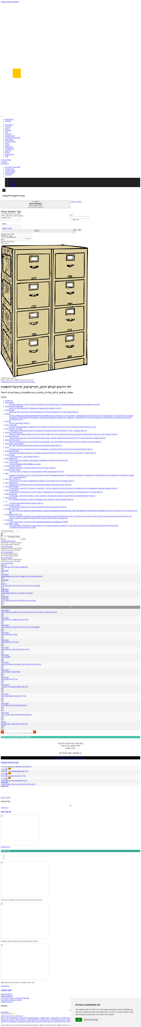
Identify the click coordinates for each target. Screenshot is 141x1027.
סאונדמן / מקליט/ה (47, 496)
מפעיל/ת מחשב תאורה (87, 525)
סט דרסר (56, 453)
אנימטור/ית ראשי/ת (114, 416)
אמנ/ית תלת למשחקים (90, 438)
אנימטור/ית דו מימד (66, 416)
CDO (24, 464)
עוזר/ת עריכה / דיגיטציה (47, 488)
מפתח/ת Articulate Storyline (40, 522)
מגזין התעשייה (9, 169)
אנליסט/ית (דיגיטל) (15, 423)
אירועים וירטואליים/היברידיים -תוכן (34, 442)
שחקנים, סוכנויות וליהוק (12, 505)
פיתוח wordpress (54, 522)
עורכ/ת (36, 471)
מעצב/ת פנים (76, 475)
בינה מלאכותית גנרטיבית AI (14, 432)
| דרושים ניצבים (56, 1018)
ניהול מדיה (115, 511)
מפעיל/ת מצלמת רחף (58, 499)
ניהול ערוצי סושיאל (32, 468)
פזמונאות (12, 449)
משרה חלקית (5, 685)
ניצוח (28, 449)
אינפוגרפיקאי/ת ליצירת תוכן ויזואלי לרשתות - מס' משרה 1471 (20, 627)
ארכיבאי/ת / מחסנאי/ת (45, 481)
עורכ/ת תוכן (44, 430)
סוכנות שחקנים (19, 507)
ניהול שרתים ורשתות (61, 488)
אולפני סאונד (59, 484)
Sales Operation (88, 511)
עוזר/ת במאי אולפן (94, 404)
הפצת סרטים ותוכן (113, 516)
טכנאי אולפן (31, 503)
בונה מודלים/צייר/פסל (65, 453)
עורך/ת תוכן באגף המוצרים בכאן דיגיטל (13, 696)
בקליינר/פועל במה (19, 525)
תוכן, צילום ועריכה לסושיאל (18, 468)
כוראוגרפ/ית (112, 525)
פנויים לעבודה (9, 149)
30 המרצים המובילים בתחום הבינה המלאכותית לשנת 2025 (19, 941)
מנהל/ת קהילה (42, 468)
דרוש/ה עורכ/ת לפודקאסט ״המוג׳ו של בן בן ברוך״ (16, 714)
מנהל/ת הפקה (55, 460)
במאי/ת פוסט (97, 488)
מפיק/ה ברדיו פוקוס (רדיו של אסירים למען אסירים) (17, 593)
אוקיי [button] (78, 1020)
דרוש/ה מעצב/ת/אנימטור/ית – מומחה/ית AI (14, 686)
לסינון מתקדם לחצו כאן (8, 541)
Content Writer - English (25, 427)
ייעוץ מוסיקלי (63, 449)
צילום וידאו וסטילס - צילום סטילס (11, 1000)
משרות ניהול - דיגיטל (11, 462)
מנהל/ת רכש (24, 516)
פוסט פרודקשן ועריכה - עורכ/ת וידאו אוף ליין (15, 998)
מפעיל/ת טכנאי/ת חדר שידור (24, 481)
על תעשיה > (5, 807)
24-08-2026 (4, 571)
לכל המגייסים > (5, 847)
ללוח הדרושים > (6, 797)
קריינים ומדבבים (14, 484)
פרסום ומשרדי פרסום (11, 490)
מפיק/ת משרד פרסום (53, 492)
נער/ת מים (64, 496)
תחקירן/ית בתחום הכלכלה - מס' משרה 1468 (15, 619)
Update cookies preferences (10, 2)
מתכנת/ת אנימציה (28, 417)
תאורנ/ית (12, 496)
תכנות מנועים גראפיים (16, 438)
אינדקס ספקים (9, 154)
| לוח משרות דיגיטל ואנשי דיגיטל (17, 1018)
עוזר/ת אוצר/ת (19, 412)
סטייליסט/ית (19, 408)
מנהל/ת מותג (52, 516)
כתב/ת (53, 471)
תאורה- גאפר (19, 496)
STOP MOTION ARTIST (40, 416)
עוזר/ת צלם (27, 499)
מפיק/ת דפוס (42, 471)
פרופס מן (19, 453)
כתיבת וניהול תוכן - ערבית (67, 427)
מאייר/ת (96, 417)
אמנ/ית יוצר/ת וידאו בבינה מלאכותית (97, 434)
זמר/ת (69, 449)
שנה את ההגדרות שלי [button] (91, 1020)
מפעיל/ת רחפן (35, 499)
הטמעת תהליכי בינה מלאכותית (53, 434)
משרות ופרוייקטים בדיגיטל (26, 382)
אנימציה (7, 414)
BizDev (20, 464)
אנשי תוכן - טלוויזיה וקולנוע (13, 429)
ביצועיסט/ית (39, 475)
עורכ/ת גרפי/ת (29, 471)
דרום (2, 587)
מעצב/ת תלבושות (28, 408)
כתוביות (50, 445)
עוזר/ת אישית (13, 518)
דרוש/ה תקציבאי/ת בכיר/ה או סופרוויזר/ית (14, 705)
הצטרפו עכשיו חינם (7, 552)
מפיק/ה (21, 503)
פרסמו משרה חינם (6, 546)
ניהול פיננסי (27, 518)
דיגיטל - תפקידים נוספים (12, 440)
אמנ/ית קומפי (82, 434)
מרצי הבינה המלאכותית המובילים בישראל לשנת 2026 (18, 982)
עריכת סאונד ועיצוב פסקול (27, 484)
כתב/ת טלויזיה (60, 430)
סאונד (63, 525)
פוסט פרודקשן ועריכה (12, 486)
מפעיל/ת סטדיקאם (46, 499)
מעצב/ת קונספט (39, 417)
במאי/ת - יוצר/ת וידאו (71, 430)
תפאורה (78, 404)
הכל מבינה (8, 134)
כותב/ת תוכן (79, 427)
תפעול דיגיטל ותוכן (39, 427)
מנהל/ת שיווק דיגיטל (124, 511)
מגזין (6, 132)
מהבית (3, 726)
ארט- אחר (75, 453)
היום (2, 604)
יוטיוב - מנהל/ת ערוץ (89, 427)
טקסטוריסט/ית (103, 417)
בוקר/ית (31, 525)
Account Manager (23, 511)
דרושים (7, 128)
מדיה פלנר (134, 511)
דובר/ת (121, 516)
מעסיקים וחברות (10, 141)
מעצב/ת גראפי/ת (94, 475)
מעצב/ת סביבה (57, 417)
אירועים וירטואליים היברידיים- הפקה (81, 442)
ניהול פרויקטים (13, 442)
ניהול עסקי (34, 518)
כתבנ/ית (48, 471)
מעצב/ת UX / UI (61, 475)
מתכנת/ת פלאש (18, 417)
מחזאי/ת (105, 525)
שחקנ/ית (11, 507)
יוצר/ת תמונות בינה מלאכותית (34, 434)
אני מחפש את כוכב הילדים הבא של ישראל (14, 567)
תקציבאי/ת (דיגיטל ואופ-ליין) (18, 492)
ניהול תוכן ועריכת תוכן (52, 427)
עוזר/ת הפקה (13, 460)
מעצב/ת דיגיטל (84, 475)
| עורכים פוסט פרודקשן (58, 1019)
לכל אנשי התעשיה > (7, 1002)
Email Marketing (61, 511)
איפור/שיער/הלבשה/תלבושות (14, 406)
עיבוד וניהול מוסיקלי (21, 449)
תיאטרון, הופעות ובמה (12, 524)
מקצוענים (8, 130)
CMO (28, 464)
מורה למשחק (43, 507)
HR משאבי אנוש (35, 464)
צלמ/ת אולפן (84, 404)
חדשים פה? (35, 204)
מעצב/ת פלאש (48, 417)
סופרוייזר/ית (43, 492)
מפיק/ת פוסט (38, 460)
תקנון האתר (19, 1016)
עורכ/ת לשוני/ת (20, 471)
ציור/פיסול (12, 412)
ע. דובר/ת (21, 518)
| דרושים (12, 1019)
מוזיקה (7, 447)
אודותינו (11, 1016)
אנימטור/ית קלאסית (127, 416)
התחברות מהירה (6, 160)
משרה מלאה (5, 574)
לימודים (7, 152)
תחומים (4, 397)
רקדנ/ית (29, 527)
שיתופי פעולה (9, 147)
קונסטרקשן (12, 453)
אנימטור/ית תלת (103, 416)
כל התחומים (9, 401)
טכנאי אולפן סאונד (42, 484)
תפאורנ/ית (12, 527)
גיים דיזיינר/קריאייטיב (76, 438)
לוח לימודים (8, 174)
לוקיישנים (8, 151)
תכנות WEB (64, 522)
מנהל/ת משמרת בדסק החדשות (10, 672)
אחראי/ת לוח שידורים (59, 481)
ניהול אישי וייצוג (49, 518)
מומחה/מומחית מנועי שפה (17, 434)
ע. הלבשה (12, 408)
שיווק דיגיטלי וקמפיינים (12, 509)
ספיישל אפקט (41, 453)
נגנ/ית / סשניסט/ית (47, 449)
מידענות (20, 442)
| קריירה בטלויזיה (45, 1019)
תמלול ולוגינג (28, 445)
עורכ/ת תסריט (35, 430)
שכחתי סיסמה (7, 228)
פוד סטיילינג (25, 453)
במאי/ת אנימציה (113, 417)
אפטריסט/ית (105, 488)
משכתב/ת (35, 445)
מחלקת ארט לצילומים (12, 451)
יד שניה (7, 143)
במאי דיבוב (51, 484)
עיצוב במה (53, 525)
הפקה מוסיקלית (75, 449)
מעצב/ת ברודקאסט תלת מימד (124, 475)
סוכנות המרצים (9, 136)
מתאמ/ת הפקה (29, 460)
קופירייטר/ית (31, 492)
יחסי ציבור (87, 516)
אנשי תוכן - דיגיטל (10, 425)
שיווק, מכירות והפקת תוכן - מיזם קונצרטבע (14, 724)
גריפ (85, 496)
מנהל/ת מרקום (43, 516)
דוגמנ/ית (50, 507)
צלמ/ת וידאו (13, 499)
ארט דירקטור (83, 453)
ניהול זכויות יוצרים (35, 449)
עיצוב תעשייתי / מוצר (16, 477)
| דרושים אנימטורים (33, 1018)
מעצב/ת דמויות (67, 417)
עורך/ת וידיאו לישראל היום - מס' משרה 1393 (15, 649)
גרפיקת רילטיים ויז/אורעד (27, 475)
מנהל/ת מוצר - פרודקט (24, 457)
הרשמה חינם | (9, 119)
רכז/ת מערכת (27, 430)
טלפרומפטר (80, 496)
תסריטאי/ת (12, 430)
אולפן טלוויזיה (9, 402)
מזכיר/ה (81, 516)
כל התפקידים (13, 404)
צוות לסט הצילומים (11, 494)
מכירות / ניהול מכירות (72, 516)
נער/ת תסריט (57, 496)
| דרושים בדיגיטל (21, 1019)
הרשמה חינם (9, 125)
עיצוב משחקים (39, 438)
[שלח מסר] (70, 607)
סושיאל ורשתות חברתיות (13, 466)
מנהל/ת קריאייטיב (73, 488)
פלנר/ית (37, 492)
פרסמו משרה (9, 139)
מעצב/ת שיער (38, 408)
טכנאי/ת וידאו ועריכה (86, 488)
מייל (70, 215)
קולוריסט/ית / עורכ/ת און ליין (18, 488)
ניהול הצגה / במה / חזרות (72, 525)
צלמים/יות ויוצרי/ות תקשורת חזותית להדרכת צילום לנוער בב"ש (20, 585)
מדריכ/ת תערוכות (59, 412)
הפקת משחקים (65, 438)
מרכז (2, 569)
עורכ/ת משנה (52, 430)
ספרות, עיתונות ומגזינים (12, 470)
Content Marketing (35, 511)
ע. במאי (58, 525)
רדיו (6, 501)
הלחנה (82, 449)
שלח (74, 230)
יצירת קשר (4, 1016)
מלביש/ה (45, 408)
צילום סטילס (20, 499)
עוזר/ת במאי (21, 460)
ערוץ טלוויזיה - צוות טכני (12, 479)
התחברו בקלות (76, 202)
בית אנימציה (122, 417)
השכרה (7, 145)
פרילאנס (3, 565)
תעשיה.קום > (5, 1012)
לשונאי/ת (45, 445)
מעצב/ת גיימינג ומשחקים (107, 475)
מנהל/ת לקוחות (76, 492)
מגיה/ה (40, 445)
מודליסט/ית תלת (88, 417)
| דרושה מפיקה (66, 1018)
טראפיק (35, 481)
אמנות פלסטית (9, 410)
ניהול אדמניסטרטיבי (39, 412)
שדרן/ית (11, 503)
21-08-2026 (4, 597)
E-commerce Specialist (48, 511)
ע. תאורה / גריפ (36, 496)
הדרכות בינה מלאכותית (70, 434)
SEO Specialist (98, 511)
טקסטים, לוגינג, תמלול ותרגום (14, 443)
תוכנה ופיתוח (9, 520)
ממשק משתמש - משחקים (52, 438)
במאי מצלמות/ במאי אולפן (49, 404)
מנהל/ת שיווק (16, 516)
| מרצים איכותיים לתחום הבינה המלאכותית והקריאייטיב (18, 1021)
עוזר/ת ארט (33, 453)
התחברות (8, 121)
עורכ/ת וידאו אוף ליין (33, 488)
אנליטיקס (8, 421)
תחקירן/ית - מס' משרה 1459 (10, 642)
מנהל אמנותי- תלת (77, 417)
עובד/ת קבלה (28, 412)
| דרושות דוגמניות (45, 1018)
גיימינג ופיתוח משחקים (12, 436)
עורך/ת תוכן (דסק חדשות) (9, 679)
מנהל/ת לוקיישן (72, 496)
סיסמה (4, 224)
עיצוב (6, 473)
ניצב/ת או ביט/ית (29, 507)
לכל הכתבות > (5, 986)
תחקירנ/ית (19, 430)
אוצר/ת (67, 412)
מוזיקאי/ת (56, 449)
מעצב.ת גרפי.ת (5, 657)
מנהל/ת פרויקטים (33, 516)
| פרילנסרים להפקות (33, 1019)
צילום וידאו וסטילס (11, 497)
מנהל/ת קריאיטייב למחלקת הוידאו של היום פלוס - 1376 (18, 600)
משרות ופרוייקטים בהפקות (9, 382)
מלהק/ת (36, 507)
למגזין (6, 156)
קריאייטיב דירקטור (29, 438)
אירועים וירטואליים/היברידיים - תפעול (58, 442)
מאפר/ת (50, 408)
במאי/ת (27, 525)
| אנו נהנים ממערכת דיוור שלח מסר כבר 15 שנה (51, 1021)
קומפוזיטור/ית (13, 419)
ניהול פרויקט (13, 457)
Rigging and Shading (24, 416)
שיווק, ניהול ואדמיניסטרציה (13, 514)
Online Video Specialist (75, 511)
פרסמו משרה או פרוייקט (12, 138)
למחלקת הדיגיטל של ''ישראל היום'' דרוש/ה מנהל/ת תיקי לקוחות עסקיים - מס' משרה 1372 (29, 612)
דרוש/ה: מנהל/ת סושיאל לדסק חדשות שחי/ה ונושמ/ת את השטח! (21, 664)
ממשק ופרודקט (10, 455)
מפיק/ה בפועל (46, 460)
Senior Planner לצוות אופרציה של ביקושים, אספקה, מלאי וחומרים (22, 576)
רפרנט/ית (12, 481)
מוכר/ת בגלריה (49, 412)
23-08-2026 (4, 580)
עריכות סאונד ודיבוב (11, 483)
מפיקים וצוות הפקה (11, 458)
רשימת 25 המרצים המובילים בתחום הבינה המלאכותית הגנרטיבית (21, 900)
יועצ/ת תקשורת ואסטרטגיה (98, 516)
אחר (73, 416)
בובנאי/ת (55, 507)
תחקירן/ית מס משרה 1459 (9, 634)
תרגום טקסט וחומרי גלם (16, 445)
